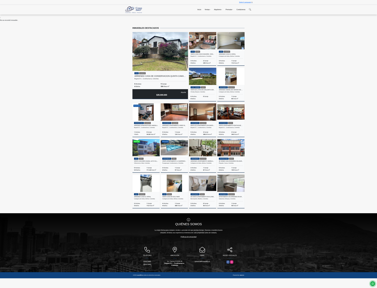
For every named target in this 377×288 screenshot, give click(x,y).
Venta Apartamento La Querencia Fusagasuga (174, 161)
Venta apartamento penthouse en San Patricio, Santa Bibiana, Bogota (231, 125)
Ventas (207, 9)
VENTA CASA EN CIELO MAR (171, 196)
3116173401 (147, 261)
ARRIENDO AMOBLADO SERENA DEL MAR (231, 90)
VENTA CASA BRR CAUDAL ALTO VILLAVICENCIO (146, 161)
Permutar (229, 9)
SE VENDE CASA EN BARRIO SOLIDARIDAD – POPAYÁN (231, 161)
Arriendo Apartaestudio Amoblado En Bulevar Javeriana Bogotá (146, 125)
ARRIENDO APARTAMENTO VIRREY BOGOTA (174, 125)
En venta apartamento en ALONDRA (203, 196)
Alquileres (217, 9)
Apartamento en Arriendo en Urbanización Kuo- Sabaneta (231, 196)
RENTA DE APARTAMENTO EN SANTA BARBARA (203, 125)
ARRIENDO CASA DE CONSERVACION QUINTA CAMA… (160, 76)
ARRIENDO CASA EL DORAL (227, 54)
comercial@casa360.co (202, 261)
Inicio (199, 9)
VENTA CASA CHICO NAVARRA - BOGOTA (203, 54)
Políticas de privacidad (188, 237)
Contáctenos (241, 9)
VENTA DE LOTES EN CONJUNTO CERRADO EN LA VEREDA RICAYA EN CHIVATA (203, 90)
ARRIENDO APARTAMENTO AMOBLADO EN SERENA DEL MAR (203, 161)
